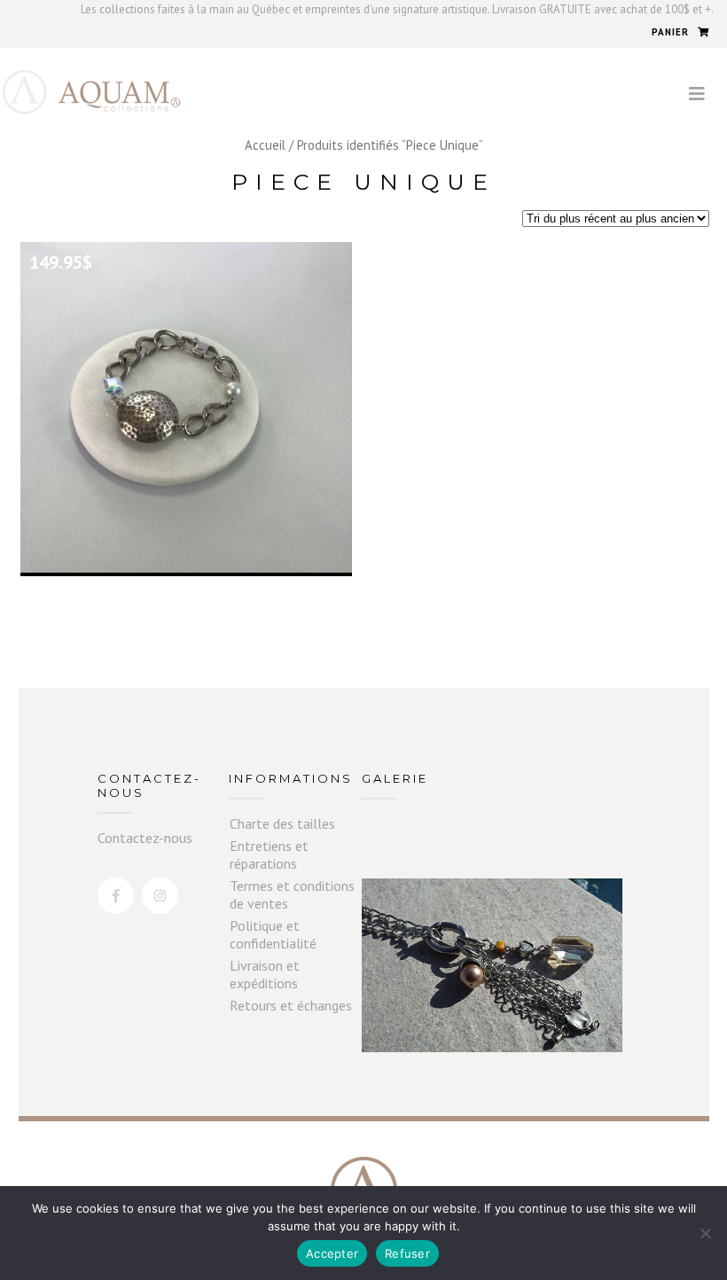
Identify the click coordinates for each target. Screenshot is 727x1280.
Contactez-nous (145, 838)
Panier (670, 32)
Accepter (332, 1253)
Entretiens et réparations (269, 854)
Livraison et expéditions (265, 974)
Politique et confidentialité (273, 934)
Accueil (265, 145)
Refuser (407, 1253)
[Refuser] (705, 1233)
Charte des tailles (282, 823)
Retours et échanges (291, 1005)
